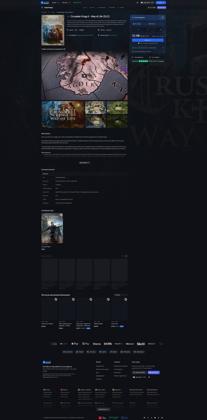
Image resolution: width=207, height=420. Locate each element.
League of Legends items (84, 398)
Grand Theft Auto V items (136, 395)
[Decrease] (134, 30)
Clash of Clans (101, 391)
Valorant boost (64, 398)
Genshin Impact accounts (153, 409)
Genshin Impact (153, 404)
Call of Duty (49, 404)
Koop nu (147, 40)
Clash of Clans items (100, 395)
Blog (97, 374)
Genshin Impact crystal (152, 406)
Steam (53, 12)
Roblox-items (133, 411)
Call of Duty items (47, 409)
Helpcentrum (100, 367)
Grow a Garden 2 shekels (118, 409)
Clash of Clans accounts (101, 393)
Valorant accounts (65, 393)
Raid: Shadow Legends (86, 404)
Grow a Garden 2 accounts (118, 411)
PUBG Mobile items (65, 411)
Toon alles (117, 296)
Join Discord (163, 7)
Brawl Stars (118, 391)
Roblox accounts (133, 409)
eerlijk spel (117, 374)
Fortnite (48, 391)
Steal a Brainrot (153, 391)
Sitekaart (99, 380)
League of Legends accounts (85, 393)
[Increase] (161, 30)
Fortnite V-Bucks (47, 395)
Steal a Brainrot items (152, 393)
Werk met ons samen (102, 370)
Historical (108, 30)
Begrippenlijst (100, 377)
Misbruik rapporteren (120, 377)
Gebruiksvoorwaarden (120, 367)
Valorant (65, 391)
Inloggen (160, 2)
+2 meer (81, 30)
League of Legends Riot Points (85, 400)
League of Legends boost (84, 395)
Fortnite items (46, 398)
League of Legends (85, 391)
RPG (76, 30)
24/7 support (153, 7)
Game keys (43, 12)
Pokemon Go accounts (100, 406)
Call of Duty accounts (48, 406)
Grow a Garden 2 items (117, 406)
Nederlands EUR (149, 3)
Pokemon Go (100, 404)
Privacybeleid (118, 370)
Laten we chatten (140, 373)
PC (49, 12)
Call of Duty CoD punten (49, 411)
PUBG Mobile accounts (66, 406)
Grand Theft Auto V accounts (137, 393)
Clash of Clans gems (100, 398)
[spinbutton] (148, 29)
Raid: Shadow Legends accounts (85, 406)
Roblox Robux (133, 406)
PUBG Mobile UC (64, 409)
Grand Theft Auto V (137, 391)
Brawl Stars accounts (117, 393)
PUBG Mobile (66, 404)
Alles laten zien (102, 410)
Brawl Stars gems (116, 398)
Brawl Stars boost (116, 395)
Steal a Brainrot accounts (153, 395)
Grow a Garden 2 (119, 404)
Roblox (133, 404)
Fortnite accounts (47, 393)
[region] (84, 272)
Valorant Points (64, 395)
